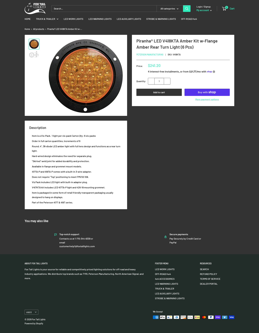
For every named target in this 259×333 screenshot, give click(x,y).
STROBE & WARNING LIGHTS (161, 18)
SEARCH (204, 269)
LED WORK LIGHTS (73, 18)
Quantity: (141, 81)
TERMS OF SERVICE (210, 278)
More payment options (207, 99)
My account (202, 10)
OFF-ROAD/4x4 (189, 18)
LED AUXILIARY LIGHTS (129, 18)
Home (27, 29)
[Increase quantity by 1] (167, 81)
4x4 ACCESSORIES (164, 278)
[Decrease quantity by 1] (151, 81)
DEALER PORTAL (209, 283)
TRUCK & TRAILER (45, 18)
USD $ (29, 312)
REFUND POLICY (208, 274)
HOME (28, 18)
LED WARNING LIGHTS (100, 18)
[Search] (187, 8)
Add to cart (159, 92)
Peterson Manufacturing (149, 54)
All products (38, 29)
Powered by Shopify (34, 323)
